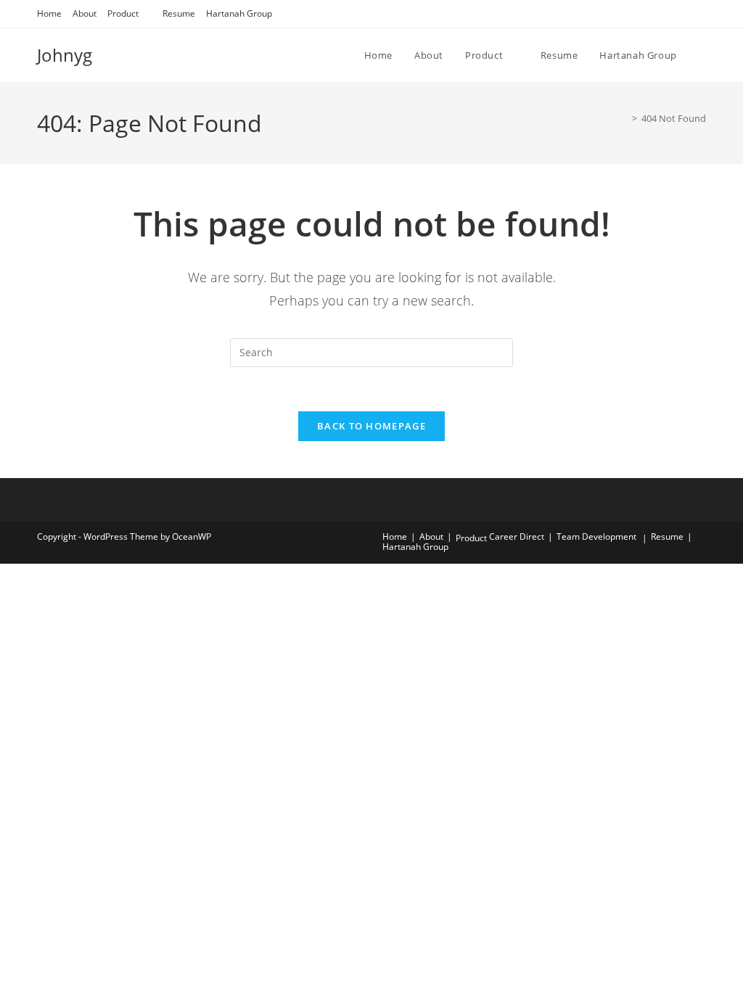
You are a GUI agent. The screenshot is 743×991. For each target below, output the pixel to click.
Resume (179, 13)
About (85, 13)
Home (49, 13)
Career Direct (516, 536)
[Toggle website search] (702, 55)
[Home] (624, 118)
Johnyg (64, 55)
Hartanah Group (239, 13)
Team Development (596, 536)
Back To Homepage (371, 425)
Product (123, 13)
